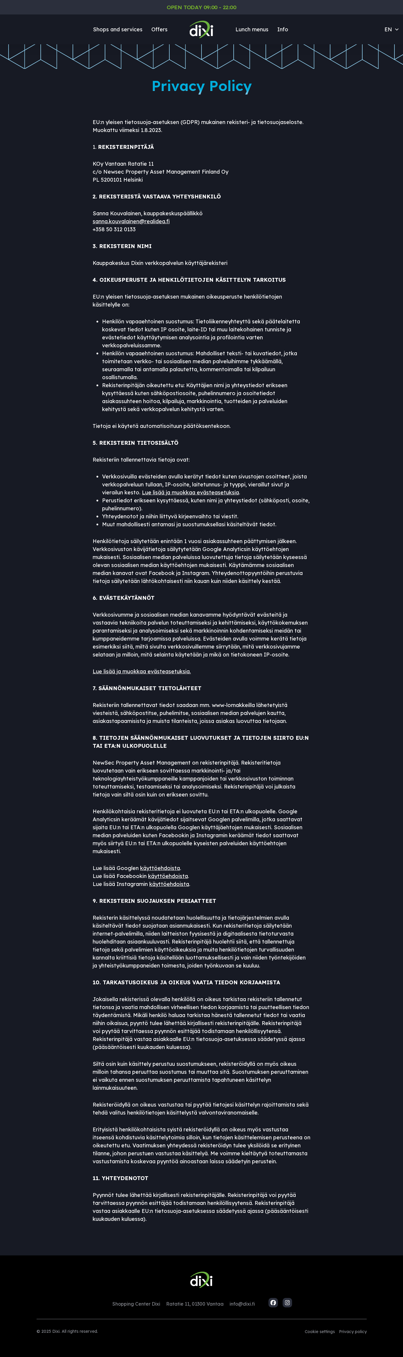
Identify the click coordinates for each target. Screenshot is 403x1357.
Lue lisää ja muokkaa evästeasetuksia (190, 492)
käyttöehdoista (160, 868)
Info (282, 29)
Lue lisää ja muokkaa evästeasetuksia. (142, 671)
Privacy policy (353, 1331)
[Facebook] (273, 1302)
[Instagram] (287, 1302)
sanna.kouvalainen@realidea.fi (131, 221)
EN (388, 29)
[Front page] (202, 29)
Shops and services (117, 29)
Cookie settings (320, 1331)
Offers (159, 29)
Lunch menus (251, 29)
